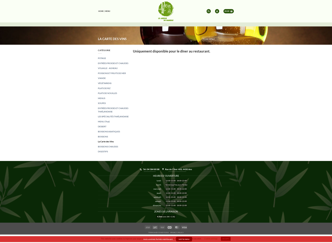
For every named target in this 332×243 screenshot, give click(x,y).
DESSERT (102, 126)
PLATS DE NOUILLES (107, 93)
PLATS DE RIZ (104, 88)
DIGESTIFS (103, 151)
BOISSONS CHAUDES (108, 146)
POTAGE (102, 58)
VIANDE (102, 78)
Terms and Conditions (158, 232)
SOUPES (102, 103)
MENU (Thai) (104, 121)
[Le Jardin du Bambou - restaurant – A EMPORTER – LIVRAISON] (166, 11)
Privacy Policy (177, 232)
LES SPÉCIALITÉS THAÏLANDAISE (113, 116)
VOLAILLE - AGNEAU (108, 68)
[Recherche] (209, 11)
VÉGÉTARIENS (104, 83)
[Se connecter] (217, 11)
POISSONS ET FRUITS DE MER (112, 73)
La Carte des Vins (106, 141)
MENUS (101, 98)
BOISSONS (103, 136)
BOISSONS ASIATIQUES (109, 131)
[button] (228, 11)
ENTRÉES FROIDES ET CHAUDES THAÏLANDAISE (113, 110)
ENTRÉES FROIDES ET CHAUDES (113, 63)
